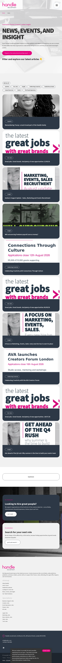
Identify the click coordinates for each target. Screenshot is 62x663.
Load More (31, 477)
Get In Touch (6, 585)
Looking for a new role (8, 589)
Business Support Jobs (8, 601)
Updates (7, 86)
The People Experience (30, 90)
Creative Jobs (6, 603)
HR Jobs (4, 609)
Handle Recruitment (49, 86)
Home (3, 13)
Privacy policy (10, 658)
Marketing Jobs (6, 615)
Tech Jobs (5, 621)
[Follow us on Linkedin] (4, 648)
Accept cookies (46, 650)
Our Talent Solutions (7, 594)
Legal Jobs (5, 613)
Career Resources (9, 90)
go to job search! (12, 542)
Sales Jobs (5, 619)
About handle (6, 583)
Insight (23, 86)
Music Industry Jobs (7, 617)
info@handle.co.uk (7, 640)
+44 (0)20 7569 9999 (7, 642)
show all (7, 83)
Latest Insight (26, 24)
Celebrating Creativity (35, 86)
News (9, 13)
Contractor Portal (8, 24)
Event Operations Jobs (8, 605)
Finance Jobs (6, 607)
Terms (4, 658)
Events (18, 24)
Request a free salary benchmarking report (16, 53)
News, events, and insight (9, 592)
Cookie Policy (26, 660)
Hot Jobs (15, 86)
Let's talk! (10, 514)
